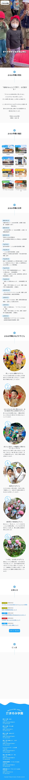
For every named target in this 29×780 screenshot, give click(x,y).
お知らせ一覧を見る (14, 630)
